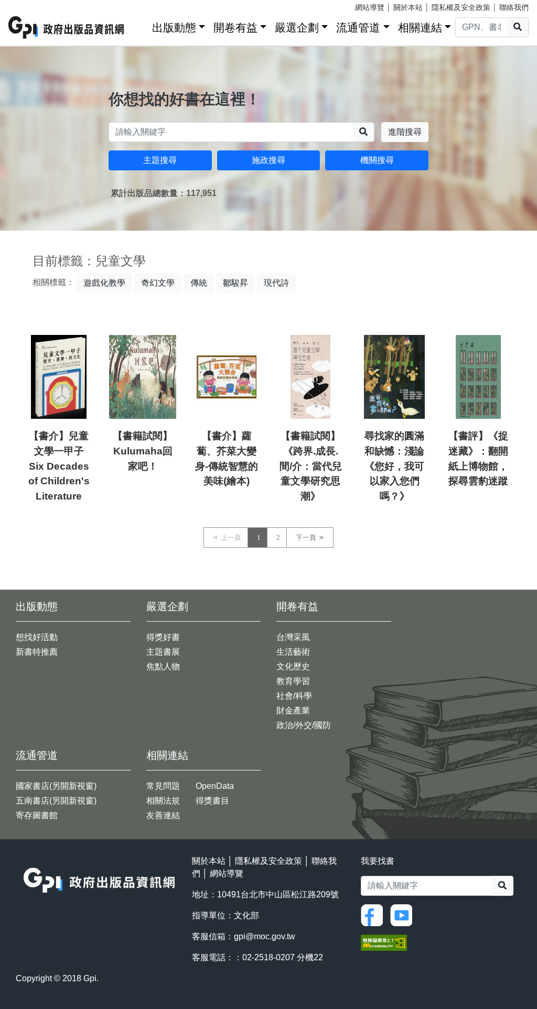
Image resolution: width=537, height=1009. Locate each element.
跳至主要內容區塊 (29, 5)
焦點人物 (163, 666)
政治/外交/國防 (303, 725)
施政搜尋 (268, 160)
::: (140, 25)
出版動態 (174, 27)
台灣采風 (293, 637)
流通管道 (358, 27)
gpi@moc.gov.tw (264, 936)
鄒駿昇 (235, 282)
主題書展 (163, 651)
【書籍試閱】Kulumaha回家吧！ (143, 451)
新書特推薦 (37, 651)
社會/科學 (294, 695)
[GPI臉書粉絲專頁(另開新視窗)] (374, 914)
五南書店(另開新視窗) (56, 800)
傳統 (198, 282)
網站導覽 (369, 7)
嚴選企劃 (297, 27)
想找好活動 (37, 637)
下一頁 (306, 537)
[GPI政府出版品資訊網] (66, 27)
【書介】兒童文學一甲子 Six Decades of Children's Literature (59, 466)
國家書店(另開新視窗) (56, 786)
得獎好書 (163, 637)
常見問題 (163, 786)
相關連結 (420, 27)
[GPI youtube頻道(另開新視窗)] (403, 914)
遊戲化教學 (104, 282)
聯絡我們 (514, 7)
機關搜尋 (377, 160)
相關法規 (163, 800)
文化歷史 (293, 666)
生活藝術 (293, 651)
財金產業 (293, 710)
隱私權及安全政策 (461, 7)
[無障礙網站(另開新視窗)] (384, 942)
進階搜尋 (405, 131)
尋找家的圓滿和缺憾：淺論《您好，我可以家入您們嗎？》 (394, 466)
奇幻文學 (158, 282)
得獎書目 (212, 800)
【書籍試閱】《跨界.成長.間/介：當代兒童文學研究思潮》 (311, 466)
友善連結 (163, 815)
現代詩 (276, 282)
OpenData (215, 786)
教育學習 (293, 681)
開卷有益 (235, 27)
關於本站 (408, 7)
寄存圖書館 (37, 815)
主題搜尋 (160, 160)
